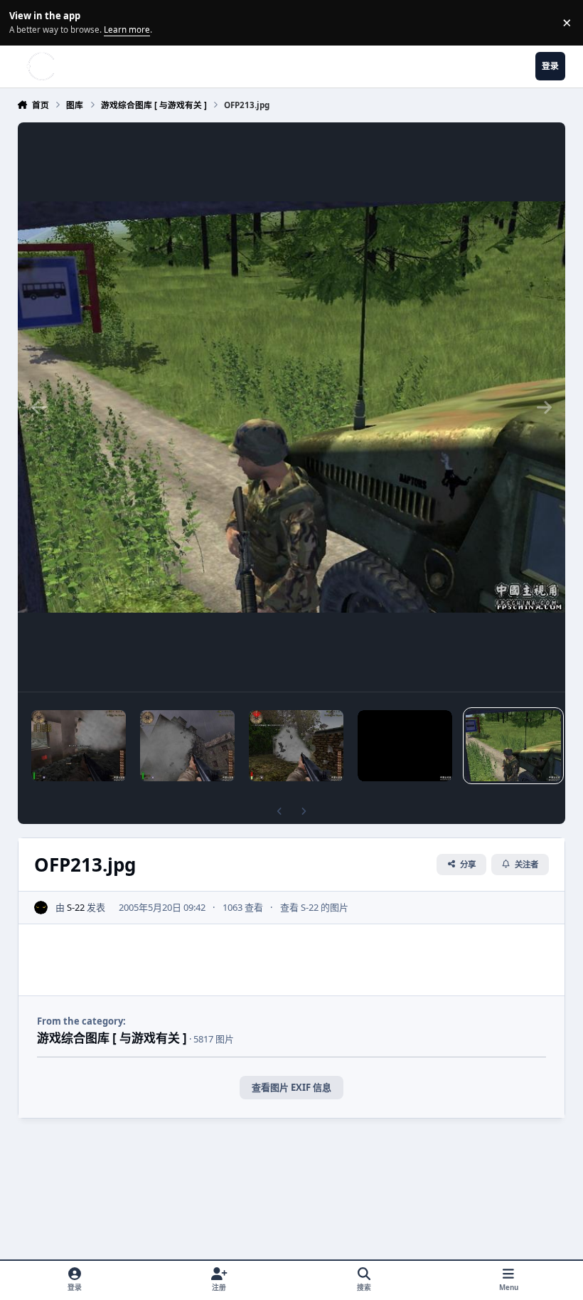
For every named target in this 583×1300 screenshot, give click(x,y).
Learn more (24, 22)
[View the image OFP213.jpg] (513, 745)
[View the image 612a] (405, 745)
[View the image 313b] (78, 745)
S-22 (76, 907)
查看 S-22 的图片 (314, 907)
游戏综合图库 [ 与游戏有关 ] (112, 1038)
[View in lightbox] (292, 407)
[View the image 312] (296, 745)
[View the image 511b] (187, 745)
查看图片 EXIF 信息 (291, 1087)
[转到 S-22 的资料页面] (41, 908)
